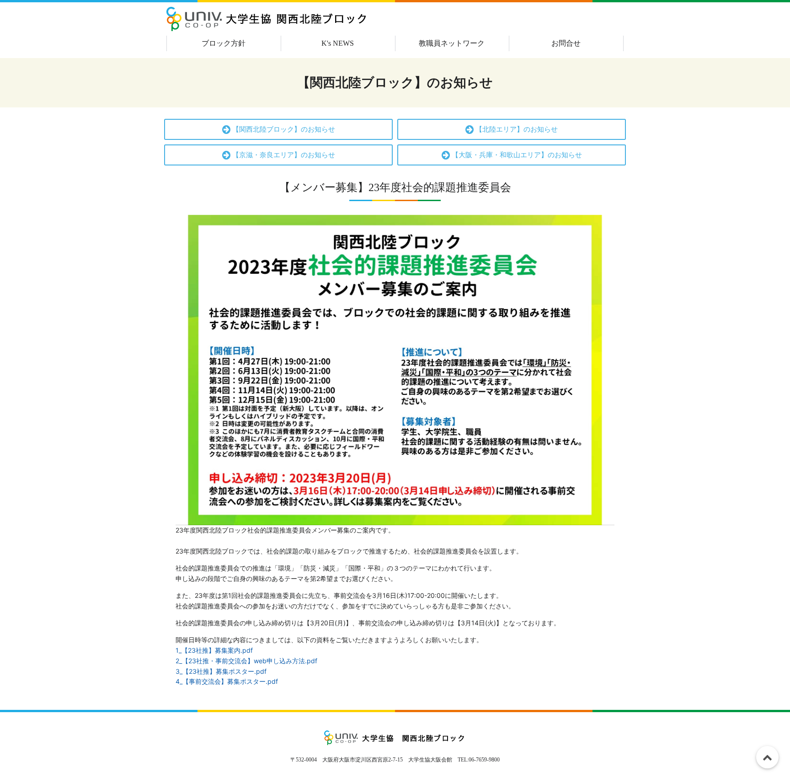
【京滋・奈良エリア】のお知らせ (282, 155)
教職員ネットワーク (452, 43)
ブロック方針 (224, 43)
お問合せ (566, 43)
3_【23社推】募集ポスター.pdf (221, 671)
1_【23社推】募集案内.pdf (214, 650)
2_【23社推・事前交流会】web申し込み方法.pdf (246, 661)
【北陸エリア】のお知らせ (516, 129)
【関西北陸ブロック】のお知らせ (282, 129)
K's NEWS (337, 43)
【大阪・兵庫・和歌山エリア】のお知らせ (516, 155)
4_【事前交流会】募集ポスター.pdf (227, 681)
